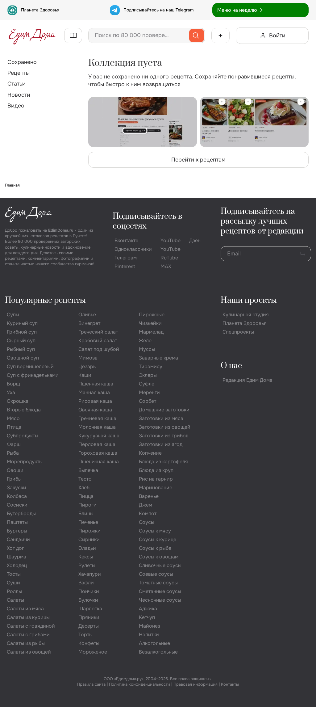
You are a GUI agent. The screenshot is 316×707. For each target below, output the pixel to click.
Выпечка (88, 470)
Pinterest (124, 266)
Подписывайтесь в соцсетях (147, 221)
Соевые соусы (156, 574)
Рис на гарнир (156, 479)
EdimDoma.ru (60, 230)
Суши (13, 582)
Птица (14, 427)
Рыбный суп (21, 349)
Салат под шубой (98, 349)
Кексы (85, 556)
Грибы (14, 479)
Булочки (88, 600)
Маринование (155, 487)
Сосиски (17, 505)
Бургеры (17, 531)
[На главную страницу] (32, 35)
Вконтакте (126, 240)
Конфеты (88, 643)
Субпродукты (22, 435)
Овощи (15, 470)
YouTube (170, 240)
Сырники (89, 539)
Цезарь (87, 366)
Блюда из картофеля (163, 461)
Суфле (146, 384)
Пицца (86, 496)
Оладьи (87, 548)
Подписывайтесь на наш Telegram (158, 10)
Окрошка (17, 401)
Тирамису (150, 366)
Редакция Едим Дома (247, 380)
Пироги (87, 505)
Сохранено (22, 62)
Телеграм (125, 258)
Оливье (87, 314)
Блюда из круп (156, 470)
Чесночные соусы (160, 600)
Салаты (15, 600)
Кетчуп (147, 617)
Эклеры (148, 375)
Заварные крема (158, 358)
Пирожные (151, 314)
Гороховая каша (97, 453)
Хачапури (89, 574)
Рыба (13, 453)
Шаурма (16, 556)
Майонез (149, 626)
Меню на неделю (237, 10)
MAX (165, 266)
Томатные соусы (158, 582)
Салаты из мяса (25, 608)
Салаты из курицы (28, 617)
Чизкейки (150, 323)
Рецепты (18, 72)
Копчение (150, 453)
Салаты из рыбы (26, 643)
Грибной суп (22, 332)
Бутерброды (21, 513)
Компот (147, 513)
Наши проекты (249, 300)
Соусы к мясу (155, 531)
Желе (145, 340)
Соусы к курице (157, 539)
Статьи (16, 83)
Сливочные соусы (160, 565)
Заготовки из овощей (164, 427)
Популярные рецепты (45, 300)
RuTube (169, 258)
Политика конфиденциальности (139, 684)
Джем (145, 505)
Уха (11, 392)
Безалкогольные (158, 652)
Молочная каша (97, 427)
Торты (85, 634)
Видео (15, 105)
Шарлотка (90, 608)
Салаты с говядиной (31, 626)
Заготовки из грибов (164, 435)
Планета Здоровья (40, 10)
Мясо (13, 418)
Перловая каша (96, 444)
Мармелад (151, 332)
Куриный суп (22, 323)
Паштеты (17, 522)
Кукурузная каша (98, 435)
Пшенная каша (95, 384)
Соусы (146, 522)
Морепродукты (25, 461)
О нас (231, 366)
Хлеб (83, 487)
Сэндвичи (18, 539)
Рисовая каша (95, 401)
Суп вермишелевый (30, 366)
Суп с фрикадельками (33, 375)
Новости (18, 94)
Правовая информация (195, 684)
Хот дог (15, 548)
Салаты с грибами (28, 634)
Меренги (149, 392)
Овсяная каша (95, 409)
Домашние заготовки (164, 409)
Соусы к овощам (158, 556)
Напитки (149, 634)
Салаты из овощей (29, 652)
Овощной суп (23, 358)
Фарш (14, 444)
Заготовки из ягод (160, 444)
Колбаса (17, 496)
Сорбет (147, 401)
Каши (84, 375)
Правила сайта (91, 684)
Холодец (17, 565)
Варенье (149, 496)
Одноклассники (133, 249)
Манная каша (94, 392)
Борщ (13, 384)
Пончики (88, 591)
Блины (86, 513)
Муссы (147, 349)
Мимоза (88, 358)
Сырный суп (21, 340)
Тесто (85, 479)
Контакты (230, 684)
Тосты (14, 574)
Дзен (195, 240)
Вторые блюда (24, 409)
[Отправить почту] (303, 254)
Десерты (88, 626)
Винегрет (89, 323)
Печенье (88, 522)
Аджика (148, 608)
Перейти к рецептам (198, 159)
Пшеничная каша (98, 461)
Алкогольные (154, 643)
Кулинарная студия (245, 314)
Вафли (86, 582)
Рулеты (86, 565)
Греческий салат (98, 332)
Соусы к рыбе (155, 548)
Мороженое (92, 652)
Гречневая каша (97, 418)
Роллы (14, 591)
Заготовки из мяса (161, 418)
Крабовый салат (97, 340)
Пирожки (89, 531)
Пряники (88, 617)
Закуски (16, 487)
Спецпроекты (238, 332)
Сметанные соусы (160, 591)
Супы (13, 314)
